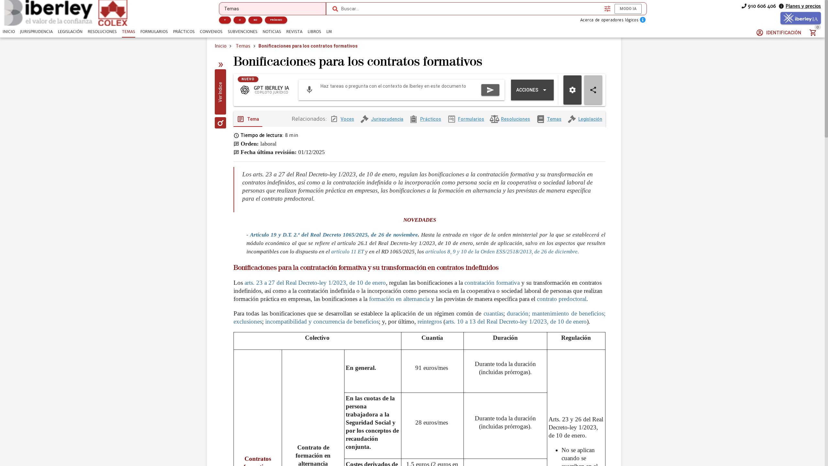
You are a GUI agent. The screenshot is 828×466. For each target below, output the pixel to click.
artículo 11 (344, 252)
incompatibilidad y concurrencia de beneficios (322, 321)
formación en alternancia (399, 298)
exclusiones (248, 321)
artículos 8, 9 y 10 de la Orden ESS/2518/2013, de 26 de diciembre (501, 252)
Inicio (220, 46)
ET (361, 252)
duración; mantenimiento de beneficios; (556, 313)
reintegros (430, 321)
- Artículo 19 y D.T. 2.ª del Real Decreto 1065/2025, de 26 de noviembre (332, 235)
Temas (243, 46)
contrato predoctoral (561, 298)
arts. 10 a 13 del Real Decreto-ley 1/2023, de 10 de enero (516, 321)
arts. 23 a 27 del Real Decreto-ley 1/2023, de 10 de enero (315, 282)
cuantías (493, 313)
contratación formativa (491, 282)
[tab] (8, 32)
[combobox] (471, 9)
